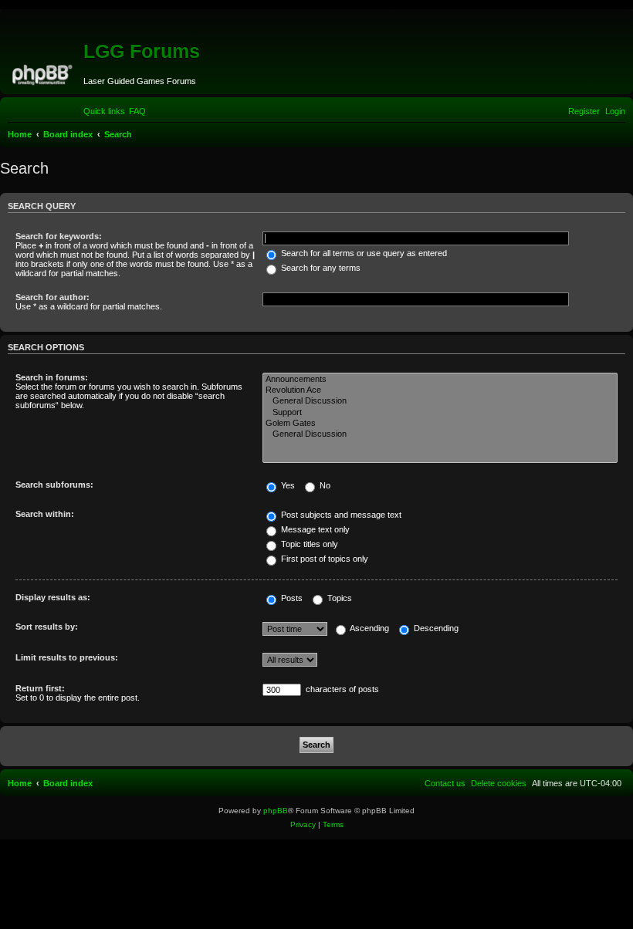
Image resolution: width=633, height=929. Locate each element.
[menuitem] (137, 111)
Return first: (40, 688)
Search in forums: (51, 377)
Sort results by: (46, 626)
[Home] (43, 72)
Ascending (368, 628)
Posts (291, 598)
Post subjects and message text (340, 514)
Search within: (44, 514)
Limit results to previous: (66, 657)
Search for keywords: (58, 236)
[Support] (440, 412)
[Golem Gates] (440, 423)
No (323, 485)
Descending (435, 628)
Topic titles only (308, 544)
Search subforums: (54, 484)
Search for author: (52, 297)
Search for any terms (320, 267)
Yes (287, 485)
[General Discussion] (440, 401)
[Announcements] (440, 379)
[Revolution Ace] (440, 390)
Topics (338, 598)
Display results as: (52, 597)
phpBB (275, 810)
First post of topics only (323, 558)
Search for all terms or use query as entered (363, 253)
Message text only (314, 529)
